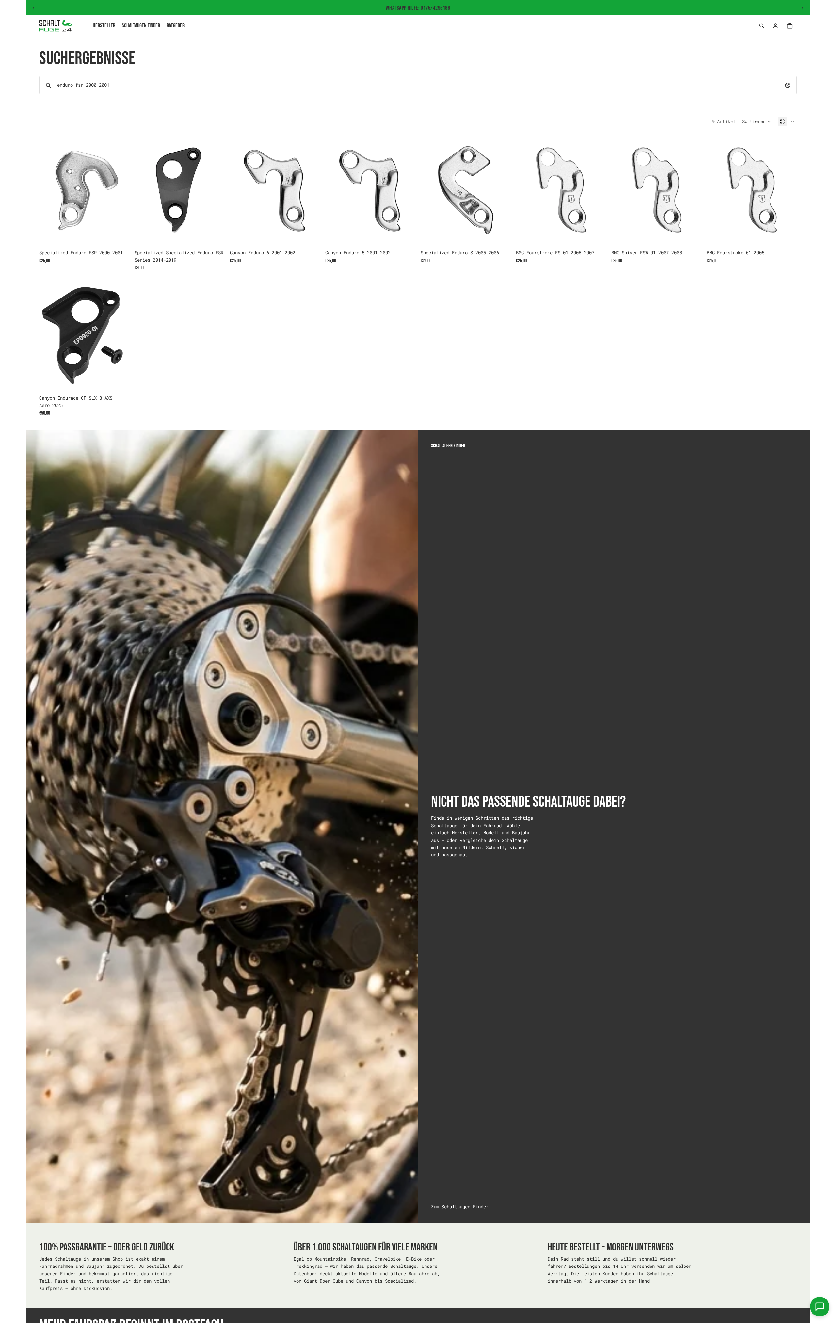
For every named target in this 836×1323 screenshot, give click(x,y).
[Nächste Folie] (803, 8)
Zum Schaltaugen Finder (460, 1206)
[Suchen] (761, 26)
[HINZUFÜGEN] (119, 236)
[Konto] (775, 26)
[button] (756, 121)
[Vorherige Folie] (33, 8)
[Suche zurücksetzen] (788, 85)
